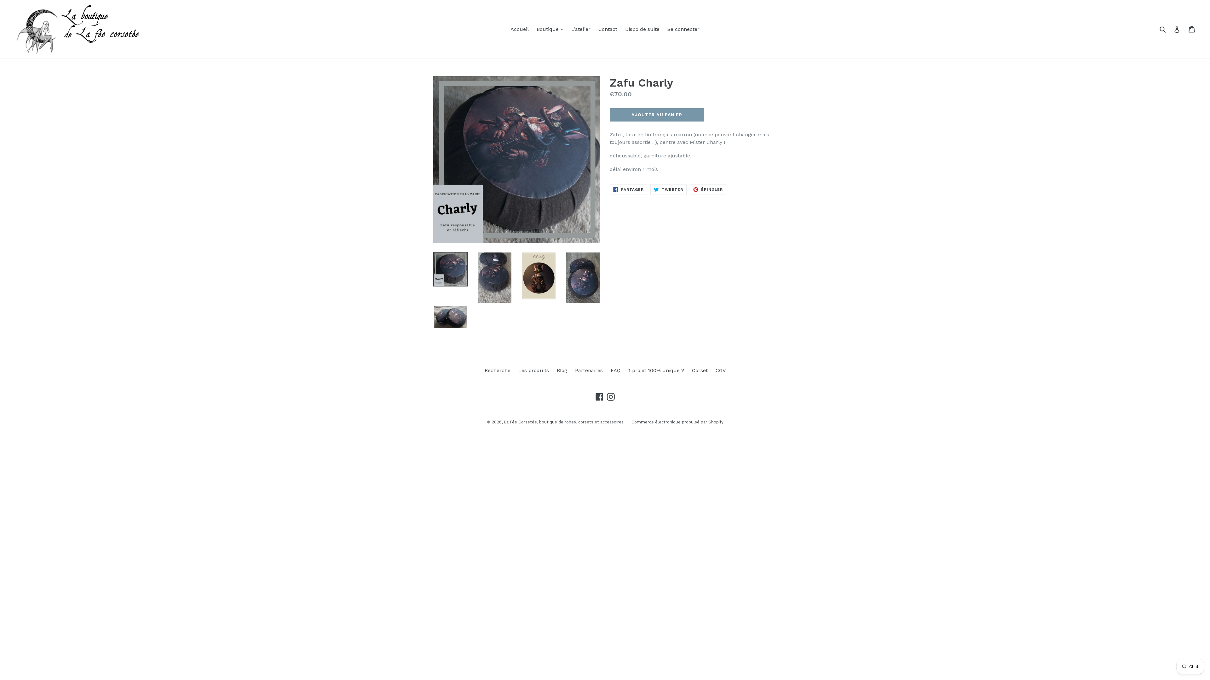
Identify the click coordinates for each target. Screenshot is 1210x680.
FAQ (615, 370)
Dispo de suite (642, 29)
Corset (700, 370)
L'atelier (581, 29)
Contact (607, 29)
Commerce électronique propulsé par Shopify (677, 422)
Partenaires (589, 370)
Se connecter (683, 29)
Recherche (497, 370)
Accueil (519, 29)
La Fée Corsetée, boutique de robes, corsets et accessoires (564, 422)
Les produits (533, 370)
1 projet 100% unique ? (656, 370)
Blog (562, 370)
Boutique (548, 29)
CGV (721, 370)
